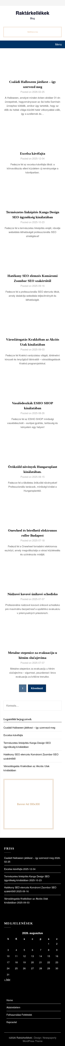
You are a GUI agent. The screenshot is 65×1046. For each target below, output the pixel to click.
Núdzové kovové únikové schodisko (33, 594)
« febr (7, 979)
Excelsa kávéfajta (32, 153)
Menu (58, 44)
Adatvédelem (13, 1007)
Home (9, 1000)
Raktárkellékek (32, 12)
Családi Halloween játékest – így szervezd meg (29, 727)
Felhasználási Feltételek (19, 1014)
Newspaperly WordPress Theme (39, 1039)
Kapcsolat (11, 1022)
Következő (37, 688)
